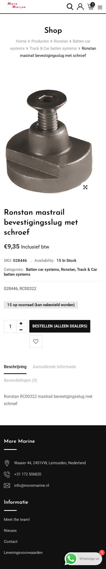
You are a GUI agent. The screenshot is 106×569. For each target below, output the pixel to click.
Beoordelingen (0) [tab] (20, 380)
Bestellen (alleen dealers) (59, 326)
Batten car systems (42, 269)
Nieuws (10, 530)
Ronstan (68, 269)
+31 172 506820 (27, 474)
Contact (10, 541)
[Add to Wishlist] (35, 341)
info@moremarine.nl (31, 485)
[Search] (70, 6)
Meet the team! (17, 519)
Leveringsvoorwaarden (23, 552)
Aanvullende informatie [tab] (54, 366)
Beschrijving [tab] (15, 366)
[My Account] (80, 6)
